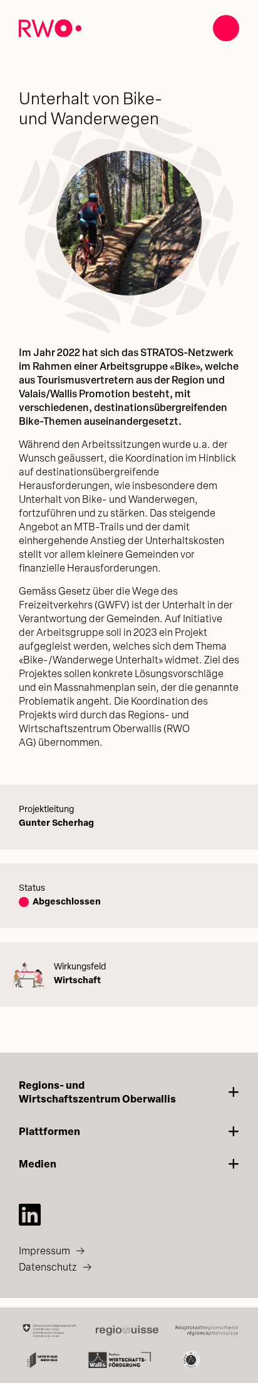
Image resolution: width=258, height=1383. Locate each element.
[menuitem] (129, 1251)
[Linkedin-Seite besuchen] (30, 1214)
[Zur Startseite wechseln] (50, 28)
